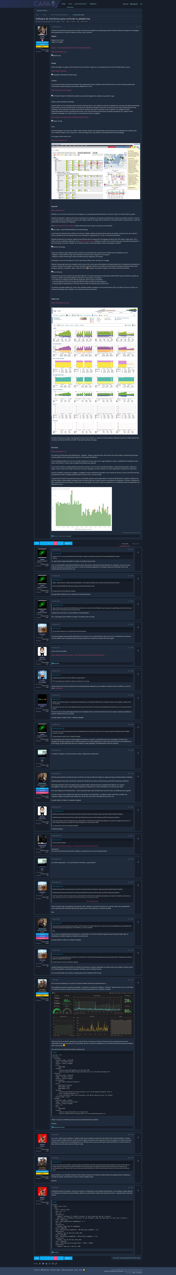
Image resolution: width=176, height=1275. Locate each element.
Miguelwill (42, 845)
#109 (132, 750)
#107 (132, 695)
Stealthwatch (59, 688)
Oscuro (37, 1270)
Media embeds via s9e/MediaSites (133, 1271)
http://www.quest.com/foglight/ (61, 90)
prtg (78, 21)
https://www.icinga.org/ (59, 71)
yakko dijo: (55, 628)
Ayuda (76, 1270)
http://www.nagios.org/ (58, 51)
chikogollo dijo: (57, 605)
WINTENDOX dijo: (57, 728)
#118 (132, 1134)
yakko (42, 559)
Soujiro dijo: (56, 553)
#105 (132, 647)
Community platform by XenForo (126, 1270)
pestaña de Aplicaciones (86, 241)
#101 (132, 549)
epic (42, 760)
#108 (132, 724)
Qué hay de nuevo (80, 4)
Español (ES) (45, 1270)
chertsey (42, 634)
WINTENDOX (42, 705)
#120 (132, 1187)
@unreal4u (54, 1138)
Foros (70, 4)
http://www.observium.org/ (60, 303)
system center (84, 21)
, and (62, 536)
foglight (58, 21)
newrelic (73, 21)
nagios (67, 21)
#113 (132, 859)
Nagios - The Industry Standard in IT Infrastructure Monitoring (71, 48)
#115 (132, 919)
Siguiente (67, 543)
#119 (132, 1158)
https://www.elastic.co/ (58, 451)
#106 (132, 671)
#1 (139, 27)
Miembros (93, 4)
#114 (132, 882)
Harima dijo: (56, 840)
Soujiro (42, 1144)
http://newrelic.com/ (57, 210)
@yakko (59, 556)
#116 (132, 950)
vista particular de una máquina (65, 226)
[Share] (137, 27)
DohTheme (139, 1273)
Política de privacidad (67, 1270)
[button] (87, 3)
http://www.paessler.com (59, 140)
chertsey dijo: (56, 580)
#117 (132, 980)
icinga (63, 21)
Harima (42, 657)
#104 (132, 624)
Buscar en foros (42, 10)
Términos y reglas (55, 1270)
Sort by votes (135, 544)
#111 (132, 807)
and (59, 1127)
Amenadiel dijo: (57, 811)
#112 (132, 835)
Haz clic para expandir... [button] (92, 901)
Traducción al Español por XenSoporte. (113, 1271)
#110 (132, 773)
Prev (37, 543)
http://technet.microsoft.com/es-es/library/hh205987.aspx (70, 117)
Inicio (64, 4)
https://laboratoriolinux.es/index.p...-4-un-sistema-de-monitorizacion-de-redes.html (77, 655)
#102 (132, 576)
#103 (132, 601)
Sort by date (125, 544)
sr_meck (42, 681)
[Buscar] (141, 4)
